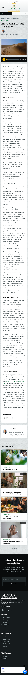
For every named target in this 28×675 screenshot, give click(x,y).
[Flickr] (11, 610)
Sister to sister (6, 639)
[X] (5, 610)
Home (3, 18)
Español (5, 637)
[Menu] (3, 8)
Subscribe (14, 584)
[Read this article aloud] (3, 59)
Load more (14, 548)
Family (4, 627)
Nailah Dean (12, 428)
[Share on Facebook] (4, 418)
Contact (5, 661)
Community (16, 18)
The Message (6, 617)
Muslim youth (6, 644)
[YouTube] (8, 610)
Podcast (5, 646)
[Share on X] (7, 418)
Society (5, 622)
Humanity (5, 620)
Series (9, 18)
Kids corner (6, 641)
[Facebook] (2, 610)
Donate (5, 658)
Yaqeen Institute (10, 381)
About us (5, 656)
